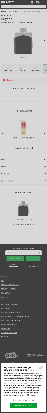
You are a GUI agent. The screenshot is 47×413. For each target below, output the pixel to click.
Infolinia (12, 265)
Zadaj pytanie (7, 181)
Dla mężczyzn (17, 11)
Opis (3, 159)
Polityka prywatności (10, 285)
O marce (5, 166)
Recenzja (5, 173)
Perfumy (8, 11)
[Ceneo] (12, 358)
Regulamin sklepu (8, 289)
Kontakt (4, 277)
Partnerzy (5, 329)
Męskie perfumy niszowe (32, 11)
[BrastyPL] (35, 356)
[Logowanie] (32, 2)
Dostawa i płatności (9, 304)
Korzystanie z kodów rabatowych (15, 316)
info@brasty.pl (34, 266)
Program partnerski (9, 325)
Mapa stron (6, 293)
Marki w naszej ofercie (10, 320)
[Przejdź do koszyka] (37, 2)
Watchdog (19, 88)
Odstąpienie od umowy (10, 312)
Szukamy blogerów (9, 333)
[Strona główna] (2, 11)
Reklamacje (5, 308)
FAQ (2, 281)
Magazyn (5, 337)
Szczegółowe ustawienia (23, 400)
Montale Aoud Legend (23, 138)
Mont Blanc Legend (23, 219)
